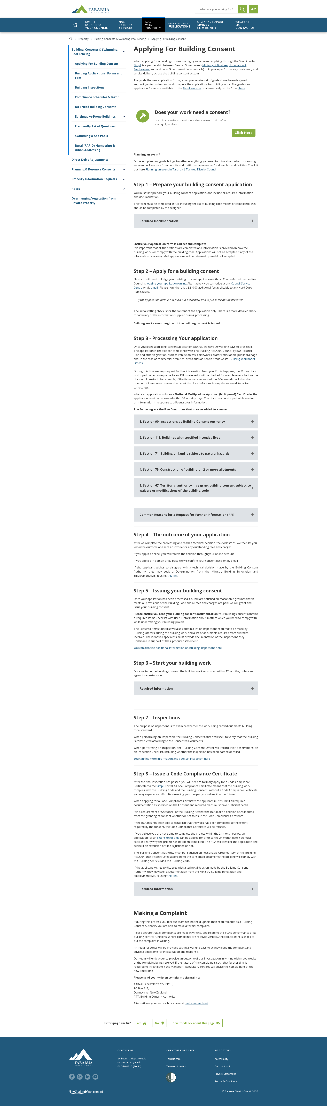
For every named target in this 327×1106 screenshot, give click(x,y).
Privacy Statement (225, 1073)
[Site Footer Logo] (80, 1057)
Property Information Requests (94, 179)
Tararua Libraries (176, 1066)
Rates (76, 189)
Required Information (156, 688)
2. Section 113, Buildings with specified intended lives (179, 437)
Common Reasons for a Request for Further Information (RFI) (186, 515)
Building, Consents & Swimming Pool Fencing (120, 38)
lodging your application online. (166, 283)
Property (83, 38)
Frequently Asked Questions (95, 126)
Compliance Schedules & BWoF (97, 97)
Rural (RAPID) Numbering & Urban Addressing (95, 148)
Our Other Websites (180, 1050)
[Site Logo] (97, 9)
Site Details (223, 1050)
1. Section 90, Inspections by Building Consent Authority (182, 421)
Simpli (137, 65)
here (241, 88)
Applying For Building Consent (96, 64)
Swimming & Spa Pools (91, 136)
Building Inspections (89, 87)
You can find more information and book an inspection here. (172, 759)
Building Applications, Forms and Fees (98, 75)
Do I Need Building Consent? (95, 107)
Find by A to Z (222, 1066)
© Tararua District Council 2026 (240, 1091)
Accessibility (221, 1058)
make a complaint (196, 1003)
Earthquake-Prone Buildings (95, 116)
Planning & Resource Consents (93, 169)
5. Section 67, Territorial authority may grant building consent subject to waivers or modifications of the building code (195, 487)
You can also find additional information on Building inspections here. (178, 648)
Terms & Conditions (226, 1081)
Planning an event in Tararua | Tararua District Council (180, 169)
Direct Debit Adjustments (90, 160)
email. (155, 287)
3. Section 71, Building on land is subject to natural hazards (184, 453)
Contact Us (125, 1050)
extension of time (168, 838)
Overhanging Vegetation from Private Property (94, 200)
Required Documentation (158, 221)
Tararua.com (173, 1058)
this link (172, 575)
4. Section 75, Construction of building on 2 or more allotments (187, 469)
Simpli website (192, 88)
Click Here (244, 132)
